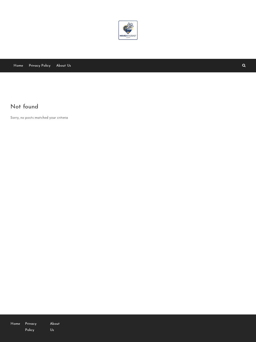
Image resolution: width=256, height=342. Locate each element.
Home (18, 66)
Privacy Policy (39, 66)
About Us (63, 66)
